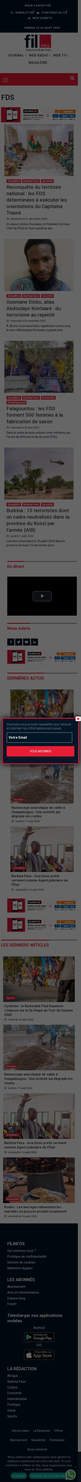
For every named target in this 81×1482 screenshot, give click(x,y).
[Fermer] (78, 718)
